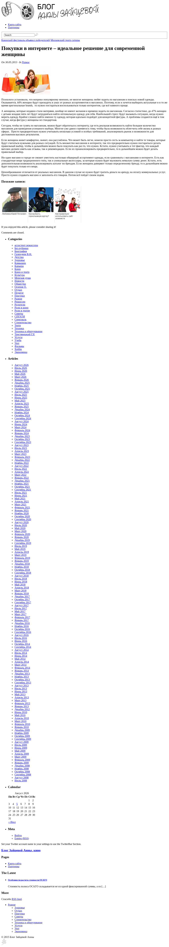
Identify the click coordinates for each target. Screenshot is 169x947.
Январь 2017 (22, 620)
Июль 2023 (21, 448)
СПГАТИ (20, 316)
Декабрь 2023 (22, 436)
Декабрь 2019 (22, 540)
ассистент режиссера (26, 245)
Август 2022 (22, 466)
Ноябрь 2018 (22, 566)
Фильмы (19, 346)
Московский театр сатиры (65, 40)
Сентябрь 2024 (23, 418)
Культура (20, 275)
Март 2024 (20, 427)
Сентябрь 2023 (23, 442)
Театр (18, 325)
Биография (21, 251)
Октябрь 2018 (22, 569)
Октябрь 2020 (22, 516)
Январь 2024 (22, 433)
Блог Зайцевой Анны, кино (21, 850)
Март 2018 (20, 590)
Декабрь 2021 (22, 480)
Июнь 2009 (21, 747)
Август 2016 (22, 635)
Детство (19, 257)
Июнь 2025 (21, 397)
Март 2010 (20, 721)
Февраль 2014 (22, 667)
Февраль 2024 (22, 430)
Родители (20, 304)
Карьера (19, 266)
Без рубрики (21, 248)
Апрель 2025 (22, 403)
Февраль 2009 (22, 759)
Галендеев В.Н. (23, 254)
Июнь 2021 (21, 495)
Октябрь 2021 (22, 486)
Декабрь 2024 (22, 409)
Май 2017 (20, 611)
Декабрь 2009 (22, 730)
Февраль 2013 (22, 703)
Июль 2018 (21, 578)
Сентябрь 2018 (23, 572)
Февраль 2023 (22, 457)
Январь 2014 (22, 670)
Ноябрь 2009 (22, 733)
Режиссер (20, 301)
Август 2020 (22, 522)
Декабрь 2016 (22, 623)
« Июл (12, 822)
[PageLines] (3, 944)
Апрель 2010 (22, 718)
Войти (18, 835)
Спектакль (20, 319)
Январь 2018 (22, 593)
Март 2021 (20, 504)
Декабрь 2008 (22, 765)
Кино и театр (22, 272)
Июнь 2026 (21, 371)
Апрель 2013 (22, 697)
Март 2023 (20, 454)
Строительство (23, 322)
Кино (18, 269)
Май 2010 (20, 715)
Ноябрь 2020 (22, 513)
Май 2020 (20, 528)
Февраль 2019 (22, 558)
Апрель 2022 (22, 471)
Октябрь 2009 (22, 736)
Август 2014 (22, 650)
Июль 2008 (21, 780)
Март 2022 (20, 474)
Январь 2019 (22, 560)
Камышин (20, 263)
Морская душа (23, 278)
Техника (19, 328)
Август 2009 (22, 742)
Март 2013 (20, 700)
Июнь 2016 (21, 641)
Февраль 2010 (22, 724)
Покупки (20, 295)
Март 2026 (20, 376)
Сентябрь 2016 (23, 632)
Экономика (21, 352)
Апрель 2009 (22, 753)
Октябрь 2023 (22, 439)
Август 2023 (22, 445)
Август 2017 (22, 605)
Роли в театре (22, 310)
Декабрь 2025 (22, 382)
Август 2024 (22, 421)
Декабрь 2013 (22, 673)
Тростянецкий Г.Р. (25, 334)
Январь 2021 (22, 510)
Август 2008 (22, 777)
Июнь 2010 (21, 712)
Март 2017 (20, 614)
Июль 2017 (21, 608)
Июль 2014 (21, 653)
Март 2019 (20, 555)
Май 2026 (20, 374)
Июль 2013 (21, 688)
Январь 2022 (22, 477)
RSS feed (17, 899)
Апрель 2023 (22, 451)
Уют (17, 343)
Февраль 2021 (22, 507)
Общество (20, 283)
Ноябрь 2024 (22, 412)
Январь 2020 (22, 537)
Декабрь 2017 (22, 596)
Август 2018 (22, 575)
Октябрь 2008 (22, 771)
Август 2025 (22, 391)
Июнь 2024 (21, 424)
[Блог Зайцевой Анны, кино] (50, 18)
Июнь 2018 (21, 581)
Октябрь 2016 (22, 629)
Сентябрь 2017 (23, 602)
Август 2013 (22, 685)
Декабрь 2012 (22, 709)
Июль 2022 (21, 468)
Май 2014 (20, 658)
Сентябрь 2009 (23, 739)
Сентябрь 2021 (23, 489)
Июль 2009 (21, 745)
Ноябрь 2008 (22, 768)
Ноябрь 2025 (22, 385)
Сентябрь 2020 (23, 519)
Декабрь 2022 (22, 460)
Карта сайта (14, 24)
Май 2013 (20, 694)
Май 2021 (20, 498)
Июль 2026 (21, 368)
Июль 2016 (21, 638)
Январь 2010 (22, 727)
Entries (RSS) (22, 838)
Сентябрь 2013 (23, 682)
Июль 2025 (21, 394)
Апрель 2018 (22, 587)
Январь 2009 (22, 762)
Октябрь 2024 (22, 415)
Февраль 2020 (22, 534)
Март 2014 (20, 664)
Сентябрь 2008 (23, 774)
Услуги (18, 337)
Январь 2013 (22, 706)
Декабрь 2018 (22, 563)
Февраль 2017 (22, 617)
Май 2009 (20, 750)
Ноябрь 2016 (22, 626)
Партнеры (13, 27)
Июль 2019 (21, 546)
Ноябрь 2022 (22, 463)
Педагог (19, 292)
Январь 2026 (22, 379)
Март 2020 (20, 531)
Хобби (18, 349)
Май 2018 (20, 584)
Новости (19, 280)
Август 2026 (22, 365)
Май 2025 (20, 400)
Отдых (18, 289)
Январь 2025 (22, 406)
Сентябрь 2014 (23, 647)
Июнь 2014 (21, 655)
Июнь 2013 (21, 691)
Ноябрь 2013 (22, 676)
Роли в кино (21, 307)
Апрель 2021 (22, 501)
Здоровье (20, 260)
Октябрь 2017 (22, 599)
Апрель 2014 (22, 661)
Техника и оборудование (28, 331)
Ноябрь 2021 (22, 483)
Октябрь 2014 (22, 644)
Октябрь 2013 (22, 679)
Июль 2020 (21, 525)
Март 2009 (20, 756)
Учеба (18, 340)
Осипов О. (21, 286)
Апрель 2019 (22, 552)
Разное (26, 62)
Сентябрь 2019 (23, 543)
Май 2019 (20, 549)
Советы (19, 313)
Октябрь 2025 (22, 388)
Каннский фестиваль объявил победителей (25, 40)
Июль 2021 (21, 492)
